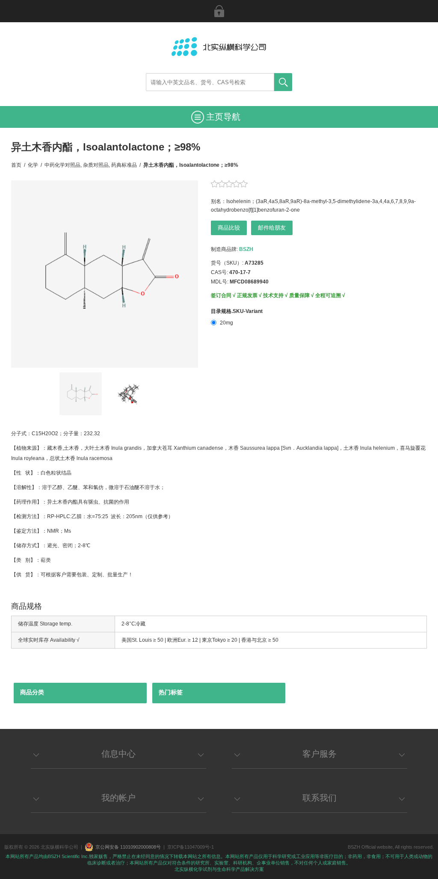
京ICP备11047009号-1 (190, 847)
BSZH (246, 249)
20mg (226, 323)
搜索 (283, 82)
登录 (219, 11)
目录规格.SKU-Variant (237, 311)
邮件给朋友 (272, 227)
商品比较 (229, 227)
